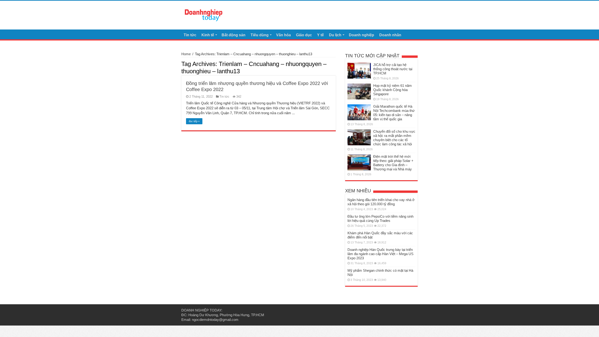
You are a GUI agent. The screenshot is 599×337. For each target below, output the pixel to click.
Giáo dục (304, 35)
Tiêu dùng (260, 35)
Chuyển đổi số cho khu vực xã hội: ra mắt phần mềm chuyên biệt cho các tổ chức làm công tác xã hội (394, 137)
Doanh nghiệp (361, 35)
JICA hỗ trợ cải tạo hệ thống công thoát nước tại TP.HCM (392, 69)
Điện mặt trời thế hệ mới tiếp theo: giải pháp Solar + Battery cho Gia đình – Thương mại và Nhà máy (393, 162)
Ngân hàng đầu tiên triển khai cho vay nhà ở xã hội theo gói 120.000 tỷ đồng (381, 202)
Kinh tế (207, 35)
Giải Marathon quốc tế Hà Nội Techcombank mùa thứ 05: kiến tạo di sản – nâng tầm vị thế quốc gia (394, 112)
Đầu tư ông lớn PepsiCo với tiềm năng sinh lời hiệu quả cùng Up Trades (380, 218)
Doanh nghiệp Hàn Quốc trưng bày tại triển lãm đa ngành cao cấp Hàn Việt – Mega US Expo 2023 (380, 254)
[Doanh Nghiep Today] (203, 14)
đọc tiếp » (194, 121)
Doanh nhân (390, 35)
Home (186, 54)
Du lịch (335, 35)
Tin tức (190, 35)
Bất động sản (233, 35)
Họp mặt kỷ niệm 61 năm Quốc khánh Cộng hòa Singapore (392, 90)
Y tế (320, 35)
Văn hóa (283, 35)
